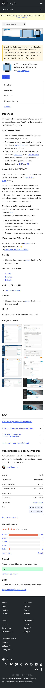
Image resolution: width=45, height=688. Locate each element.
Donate (27, 628)
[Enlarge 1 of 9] (19, 327)
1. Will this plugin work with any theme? (17, 422)
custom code (33, 154)
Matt (5, 642)
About (4, 603)
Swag (27, 632)
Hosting (5, 610)
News (4, 606)
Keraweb (8, 277)
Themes (27, 606)
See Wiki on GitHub (12, 290)
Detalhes (7, 85)
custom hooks (20, 145)
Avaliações (8, 90)
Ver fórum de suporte (10, 574)
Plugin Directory (7, 9)
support (27, 243)
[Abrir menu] (41, 3)
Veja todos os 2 (38, 502)
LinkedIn (8, 280)
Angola (9, 659)
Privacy (5, 614)
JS (28, 164)
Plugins (26, 610)
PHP (21, 164)
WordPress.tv (8, 632)
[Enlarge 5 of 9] (40, 327)
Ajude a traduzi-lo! (22, 17)
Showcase (28, 603)
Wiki (11, 212)
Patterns (27, 614)
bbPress (6, 646)
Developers (6, 628)
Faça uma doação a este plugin (14, 590)
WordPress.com (9, 639)
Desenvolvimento (11, 101)
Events (26, 624)
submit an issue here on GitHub (16, 250)
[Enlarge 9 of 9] (40, 403)
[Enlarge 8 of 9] (40, 392)
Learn (4, 621)
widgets (39, 511)
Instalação (8, 96)
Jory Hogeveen (23, 71)
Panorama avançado (10, 517)
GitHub (8, 274)
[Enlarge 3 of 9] (19, 361)
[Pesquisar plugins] (24, 24)
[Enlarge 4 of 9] (19, 381)
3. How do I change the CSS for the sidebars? (11, 435)
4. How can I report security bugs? (15, 443)
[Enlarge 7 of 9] (40, 381)
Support (5, 624)
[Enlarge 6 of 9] (40, 364)
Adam (27, 260)
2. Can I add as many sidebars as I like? (17, 428)
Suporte (7, 107)
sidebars (32, 511)
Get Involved (29, 621)
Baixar (5, 77)
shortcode (18, 154)
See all (40, 553)
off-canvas (38, 507)
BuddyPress (8, 650)
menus (32, 507)
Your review (6, 553)
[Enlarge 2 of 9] (19, 348)
